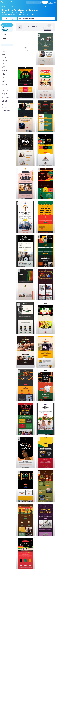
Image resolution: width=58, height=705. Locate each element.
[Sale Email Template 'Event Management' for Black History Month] (25, 284)
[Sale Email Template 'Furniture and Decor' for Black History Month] (45, 520)
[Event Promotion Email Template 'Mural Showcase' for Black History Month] (45, 217)
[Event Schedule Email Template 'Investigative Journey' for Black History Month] (25, 520)
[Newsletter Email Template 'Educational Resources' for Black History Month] (25, 251)
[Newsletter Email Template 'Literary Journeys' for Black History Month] (45, 419)
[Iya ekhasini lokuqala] (6, 2)
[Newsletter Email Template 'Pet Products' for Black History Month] (45, 318)
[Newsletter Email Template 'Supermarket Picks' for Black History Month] (45, 83)
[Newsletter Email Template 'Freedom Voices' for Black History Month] (45, 251)
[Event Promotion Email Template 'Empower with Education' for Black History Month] (45, 150)
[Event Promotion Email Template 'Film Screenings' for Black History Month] (45, 452)
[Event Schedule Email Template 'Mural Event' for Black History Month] (45, 486)
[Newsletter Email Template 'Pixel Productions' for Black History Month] (25, 116)
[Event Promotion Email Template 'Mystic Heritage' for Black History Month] (45, 183)
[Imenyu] (55, 2)
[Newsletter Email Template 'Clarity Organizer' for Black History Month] (25, 83)
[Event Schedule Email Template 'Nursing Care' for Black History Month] (45, 284)
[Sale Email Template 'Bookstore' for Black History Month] (25, 553)
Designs (6, 18)
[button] (11, 34)
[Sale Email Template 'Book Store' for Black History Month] (25, 150)
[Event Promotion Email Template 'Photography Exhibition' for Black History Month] (25, 385)
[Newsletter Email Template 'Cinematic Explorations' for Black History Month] (25, 217)
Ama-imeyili (12, 18)
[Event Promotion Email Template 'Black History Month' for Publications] (45, 352)
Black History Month (16, 6)
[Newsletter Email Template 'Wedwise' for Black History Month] (45, 49)
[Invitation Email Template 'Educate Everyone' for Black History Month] (25, 183)
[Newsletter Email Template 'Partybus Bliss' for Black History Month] (25, 486)
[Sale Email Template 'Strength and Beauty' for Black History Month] (25, 352)
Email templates (5, 6)
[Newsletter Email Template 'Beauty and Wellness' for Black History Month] (25, 452)
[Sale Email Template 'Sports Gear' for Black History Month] (45, 385)
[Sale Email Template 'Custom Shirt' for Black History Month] (25, 318)
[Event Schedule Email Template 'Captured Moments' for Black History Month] (45, 116)
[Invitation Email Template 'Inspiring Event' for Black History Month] (25, 419)
